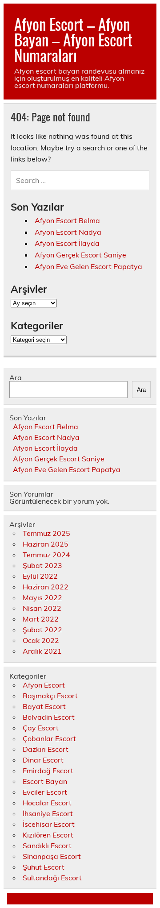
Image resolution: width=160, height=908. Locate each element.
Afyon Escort (44, 684)
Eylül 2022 (40, 576)
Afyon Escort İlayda (67, 243)
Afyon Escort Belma (67, 220)
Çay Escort (41, 727)
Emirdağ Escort (48, 770)
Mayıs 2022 (42, 597)
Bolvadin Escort (49, 717)
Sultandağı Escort (52, 877)
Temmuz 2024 (46, 554)
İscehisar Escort (49, 824)
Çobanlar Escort (49, 738)
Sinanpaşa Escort (52, 856)
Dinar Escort (43, 759)
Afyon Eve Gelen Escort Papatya (88, 266)
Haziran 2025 (45, 543)
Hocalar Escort (47, 802)
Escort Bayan (45, 781)
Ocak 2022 (41, 640)
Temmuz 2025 (46, 533)
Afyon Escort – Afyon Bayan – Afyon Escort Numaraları (73, 39)
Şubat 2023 (42, 565)
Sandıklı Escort (47, 845)
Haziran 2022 (45, 586)
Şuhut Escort (43, 866)
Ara (15, 377)
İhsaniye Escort (48, 813)
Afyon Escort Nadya (68, 232)
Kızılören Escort (48, 834)
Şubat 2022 (42, 629)
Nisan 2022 (42, 608)
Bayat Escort (44, 706)
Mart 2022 (41, 618)
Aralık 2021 (42, 651)
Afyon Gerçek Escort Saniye (80, 254)
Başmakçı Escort (50, 695)
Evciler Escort (45, 792)
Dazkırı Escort (45, 749)
